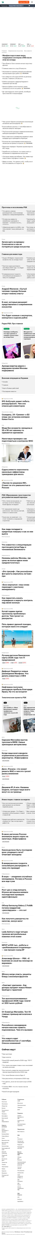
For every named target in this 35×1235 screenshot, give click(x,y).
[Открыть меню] (32, 2)
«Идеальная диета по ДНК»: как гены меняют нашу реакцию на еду (13, 229)
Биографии (4, 1116)
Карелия (4, 1171)
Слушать (6, 329)
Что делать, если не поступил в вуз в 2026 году (17, 1082)
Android (20, 1199)
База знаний (5, 1118)
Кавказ (3, 1168)
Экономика (4, 1104)
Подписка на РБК (21, 1121)
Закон (25, 705)
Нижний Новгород (4, 1152)
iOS (18, 1197)
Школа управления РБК (20, 1188)
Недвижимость (6, 555)
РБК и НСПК (5, 629)
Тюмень (4, 1164)
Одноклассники (21, 1105)
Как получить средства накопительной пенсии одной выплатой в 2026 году (16, 1071)
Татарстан (4, 1162)
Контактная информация (20, 1141)
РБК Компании (6, 536)
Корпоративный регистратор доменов (20, 1163)
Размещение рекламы (20, 1147)
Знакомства (20, 1172)
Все (28, 51)
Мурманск (4, 1173)
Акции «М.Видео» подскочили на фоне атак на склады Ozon (13, 259)
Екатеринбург (5, 1134)
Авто (25, 703)
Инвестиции (5, 652)
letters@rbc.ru (7, 1226)
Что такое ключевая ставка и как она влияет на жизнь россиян (18, 1066)
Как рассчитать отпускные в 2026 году (16, 1078)
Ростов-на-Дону (4, 1159)
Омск (3, 1138)
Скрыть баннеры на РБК (20, 1117)
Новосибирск (5, 1136)
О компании (20, 1138)
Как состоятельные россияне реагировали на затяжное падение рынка (13, 805)
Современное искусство (15, 51)
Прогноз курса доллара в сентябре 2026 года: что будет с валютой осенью (13, 267)
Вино (3, 847)
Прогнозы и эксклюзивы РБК (14, 207)
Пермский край (4, 1155)
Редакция (20, 1144)
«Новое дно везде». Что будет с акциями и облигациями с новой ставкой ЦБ (13, 813)
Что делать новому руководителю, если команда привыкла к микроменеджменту (13, 212)
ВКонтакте (20, 1103)
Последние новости (9, 391)
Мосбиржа (17, 1232)
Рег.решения (20, 1170)
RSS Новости (21, 1131)
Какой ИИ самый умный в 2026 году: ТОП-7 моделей (17, 1061)
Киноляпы (6, 705)
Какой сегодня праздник (11, 1091)
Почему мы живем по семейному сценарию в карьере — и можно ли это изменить (12, 221)
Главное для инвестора (12, 254)
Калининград (5, 1146)
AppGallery (20, 1201)
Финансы (4, 1113)
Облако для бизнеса (20, 1158)
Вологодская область (5, 1143)
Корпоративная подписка (21, 1124)
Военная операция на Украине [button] (15, 378)
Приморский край (5, 1175)
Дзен (19, 1109)
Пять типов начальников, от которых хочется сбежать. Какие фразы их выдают (12, 502)
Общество (5, 363)
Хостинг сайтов (20, 1167)
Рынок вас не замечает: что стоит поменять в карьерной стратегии (12, 518)
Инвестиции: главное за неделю (16, 800)
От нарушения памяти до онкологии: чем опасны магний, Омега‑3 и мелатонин (13, 510)
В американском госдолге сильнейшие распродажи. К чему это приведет (12, 275)
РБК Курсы (19, 1183)
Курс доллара (7, 1054)
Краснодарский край (6, 1148)
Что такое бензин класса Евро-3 (14, 1075)
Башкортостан (5, 1140)
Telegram (20, 1107)
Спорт (3, 568)
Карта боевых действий (11, 388)
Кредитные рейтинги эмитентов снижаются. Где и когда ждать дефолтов (13, 821)
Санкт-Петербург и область (5, 1130)
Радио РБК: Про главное (12, 324)
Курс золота (7, 1057)
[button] (14, 207)
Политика (4, 542)
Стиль (3, 239)
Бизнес (3, 1108)
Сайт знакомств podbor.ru (20, 1176)
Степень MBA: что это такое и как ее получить (15, 1087)
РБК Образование (5, 1120)
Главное (4, 51)
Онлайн (5, 381)
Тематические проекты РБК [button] (14, 698)
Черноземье (5, 1166)
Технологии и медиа (7, 412)
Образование (5, 595)
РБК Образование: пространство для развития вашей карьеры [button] (16, 496)
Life (3, 425)
